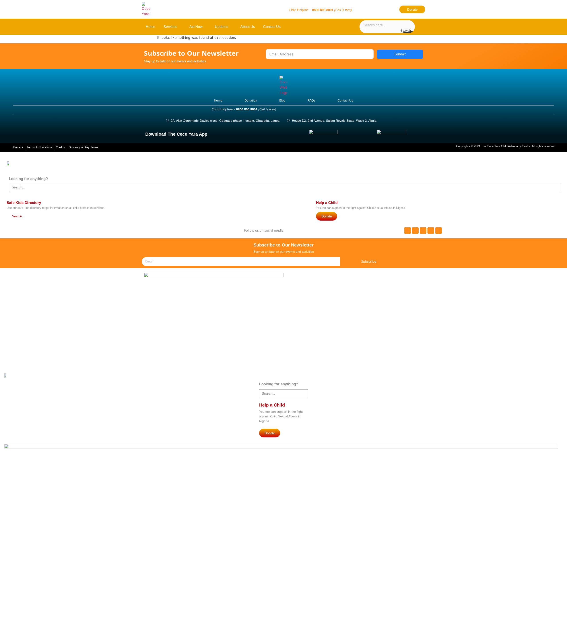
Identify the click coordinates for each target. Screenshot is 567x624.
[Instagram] (384, 9)
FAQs (311, 100)
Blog (282, 100)
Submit (400, 54)
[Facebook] (360, 9)
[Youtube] (376, 9)
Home (218, 100)
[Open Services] (179, 26)
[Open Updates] (230, 26)
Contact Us (345, 100)
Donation (251, 100)
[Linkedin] (391, 9)
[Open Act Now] (205, 26)
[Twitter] (368, 9)
